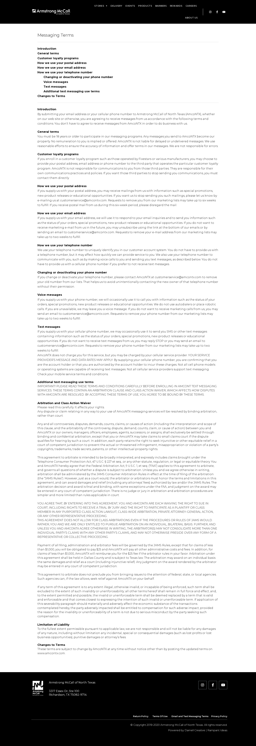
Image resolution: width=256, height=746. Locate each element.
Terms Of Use (160, 716)
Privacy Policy (219, 716)
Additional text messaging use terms (68, 91)
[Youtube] (223, 12)
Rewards (176, 6)
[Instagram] (210, 12)
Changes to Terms (51, 96)
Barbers (161, 6)
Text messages (51, 86)
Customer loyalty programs (58, 58)
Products (145, 6)
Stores (99, 6)
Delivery (116, 6)
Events (130, 6)
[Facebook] (217, 12)
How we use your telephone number (64, 72)
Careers (191, 6)
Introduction (46, 48)
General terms (48, 53)
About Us (191, 17)
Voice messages (52, 82)
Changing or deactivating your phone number (75, 77)
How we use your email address (61, 67)
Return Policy (140, 716)
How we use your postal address (62, 63)
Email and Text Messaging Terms (190, 716)
